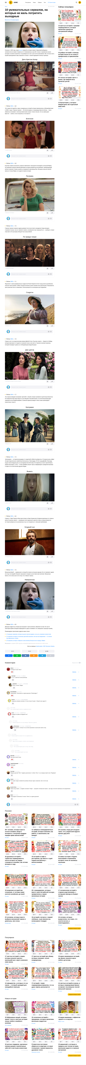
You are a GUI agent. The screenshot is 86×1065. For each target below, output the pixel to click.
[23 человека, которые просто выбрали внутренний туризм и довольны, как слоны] (16, 907)
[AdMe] (13, 2)
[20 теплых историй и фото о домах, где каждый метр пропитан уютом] (69, 67)
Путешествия (8, 923)
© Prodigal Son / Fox (9, 556)
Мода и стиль (61, 1021)
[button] (12, 651)
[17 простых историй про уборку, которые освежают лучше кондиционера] (43, 946)
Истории (60, 33)
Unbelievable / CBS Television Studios (45, 646)
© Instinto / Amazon (8, 150)
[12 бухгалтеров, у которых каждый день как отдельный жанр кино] (69, 92)
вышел (20, 50)
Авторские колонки (36, 1052)
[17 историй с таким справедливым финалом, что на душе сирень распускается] (43, 973)
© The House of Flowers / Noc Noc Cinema (13, 381)
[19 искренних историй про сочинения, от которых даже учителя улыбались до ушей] (16, 880)
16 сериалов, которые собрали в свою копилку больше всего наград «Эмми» (25, 640)
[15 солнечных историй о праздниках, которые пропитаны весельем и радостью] (43, 1007)
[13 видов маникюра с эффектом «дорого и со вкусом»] (69, 1007)
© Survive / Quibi (8, 502)
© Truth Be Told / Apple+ (9, 268)
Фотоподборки (8, 1025)
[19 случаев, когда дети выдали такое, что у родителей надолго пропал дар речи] (69, 819)
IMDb (12, 106)
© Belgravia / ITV (8, 443)
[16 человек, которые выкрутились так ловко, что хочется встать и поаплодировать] (69, 907)
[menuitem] (28, 2)
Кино (6, 6)
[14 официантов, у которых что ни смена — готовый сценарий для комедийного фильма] (16, 973)
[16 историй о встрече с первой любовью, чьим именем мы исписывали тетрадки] (43, 907)
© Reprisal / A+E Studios (9, 212)
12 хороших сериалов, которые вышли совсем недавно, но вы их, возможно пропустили (28, 634)
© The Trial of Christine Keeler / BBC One (12, 92)
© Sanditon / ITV (8, 325)
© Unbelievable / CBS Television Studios (12, 611)
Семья (59, 898)
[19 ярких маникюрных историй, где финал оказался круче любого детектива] (69, 946)
